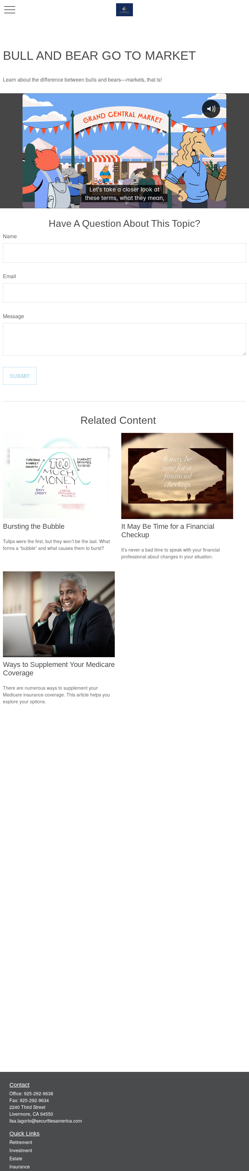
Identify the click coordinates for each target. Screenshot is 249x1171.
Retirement (20, 1142)
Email (9, 276)
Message (13, 316)
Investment (20, 1150)
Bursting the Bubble (34, 526)
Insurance (19, 1166)
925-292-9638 (38, 1093)
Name (10, 236)
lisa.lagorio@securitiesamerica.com (45, 1120)
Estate (15, 1158)
